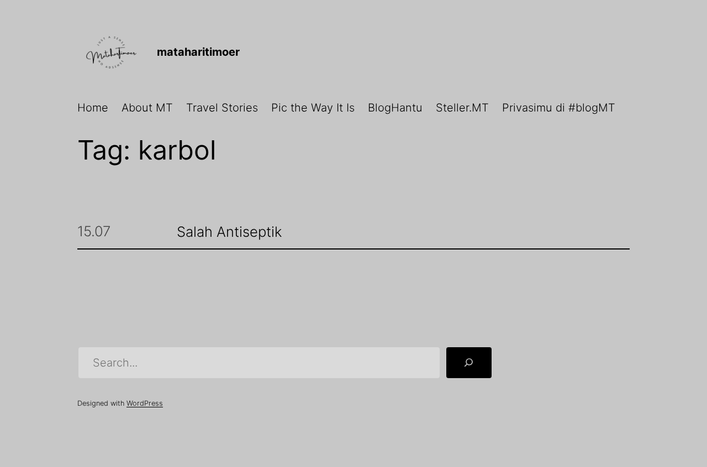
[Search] (469, 362)
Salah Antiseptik (229, 232)
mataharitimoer (198, 52)
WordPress (144, 403)
